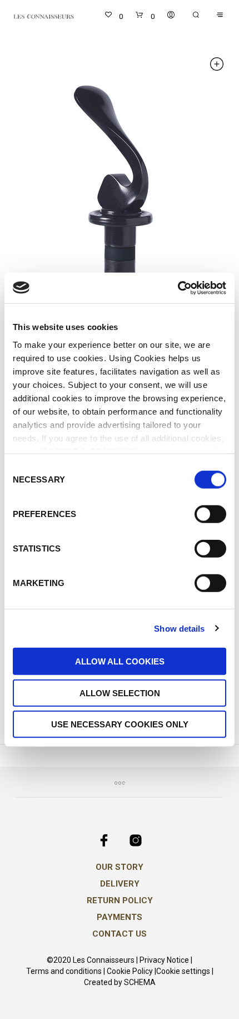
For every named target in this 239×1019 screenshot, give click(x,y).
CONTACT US (119, 934)
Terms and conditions (64, 971)
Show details (179, 628)
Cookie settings (183, 971)
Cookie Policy (130, 971)
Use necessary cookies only (119, 724)
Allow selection (119, 692)
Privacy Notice (164, 960)
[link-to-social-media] (104, 840)
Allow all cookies (120, 661)
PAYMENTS (119, 917)
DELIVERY (120, 884)
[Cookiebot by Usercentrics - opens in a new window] (177, 287)
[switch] (210, 516)
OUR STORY (119, 867)
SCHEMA (140, 982)
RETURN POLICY (120, 900)
